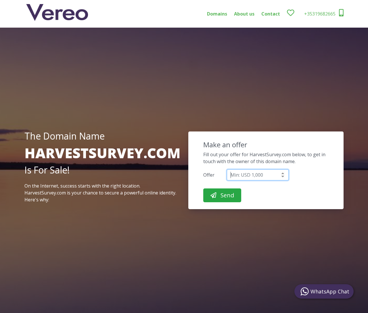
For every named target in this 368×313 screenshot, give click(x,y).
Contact (270, 14)
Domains (217, 14)
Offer (208, 175)
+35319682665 (320, 14)
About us (244, 14)
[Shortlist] (295, 14)
